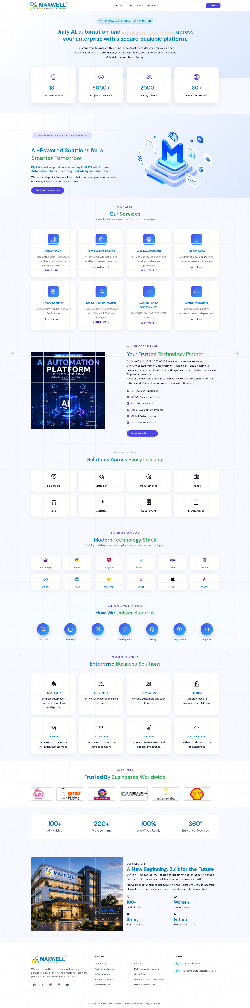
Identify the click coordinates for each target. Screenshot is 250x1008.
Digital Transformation (144, 984)
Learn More (52, 269)
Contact (213, 5)
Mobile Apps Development (147, 969)
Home (119, 5)
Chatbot (138, 963)
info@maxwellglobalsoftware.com (200, 970)
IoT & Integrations (103, 974)
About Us (133, 5)
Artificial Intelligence (104, 969)
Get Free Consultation (48, 190)
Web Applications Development (149, 979)
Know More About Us (142, 433)
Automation (100, 963)
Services (151, 5)
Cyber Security (141, 974)
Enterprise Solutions (104, 979)
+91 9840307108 (192, 963)
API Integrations (102, 984)
